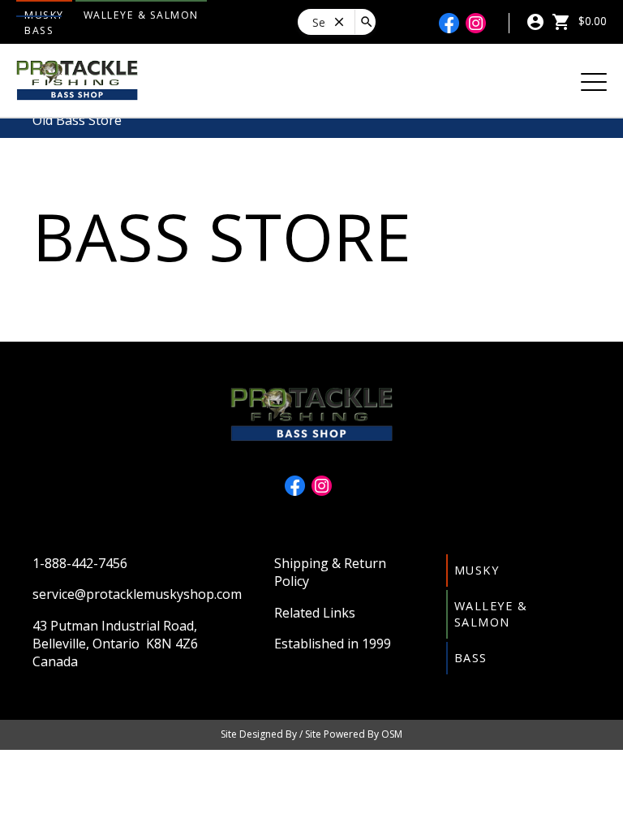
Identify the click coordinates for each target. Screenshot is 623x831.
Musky (477, 570)
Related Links (314, 613)
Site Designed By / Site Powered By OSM (311, 734)
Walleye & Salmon (141, 15)
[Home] (77, 79)
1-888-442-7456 (79, 563)
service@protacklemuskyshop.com (137, 594)
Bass (39, 30)
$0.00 (591, 20)
